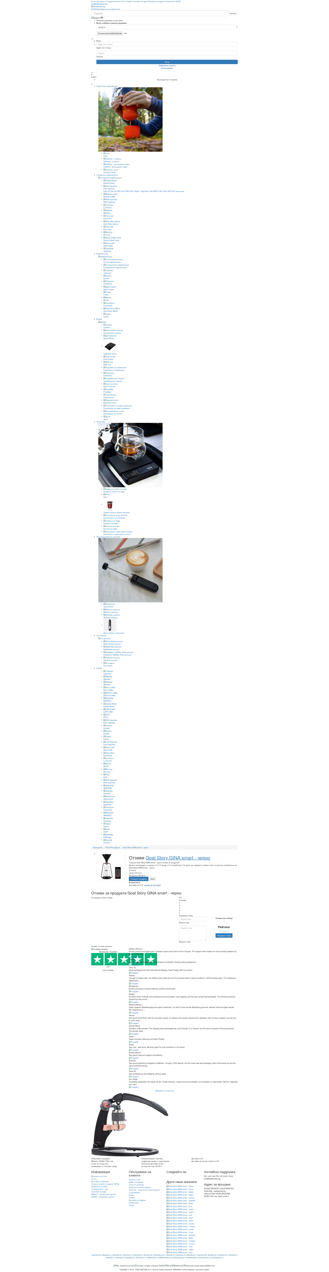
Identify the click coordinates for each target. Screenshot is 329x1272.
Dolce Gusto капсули (112, 644)
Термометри (108, 397)
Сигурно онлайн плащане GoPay (105, 1184)
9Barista (106, 213)
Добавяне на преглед (165, 1090)
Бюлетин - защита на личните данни (144, 1189)
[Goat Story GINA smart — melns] (180, 1226)
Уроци (131, 1205)
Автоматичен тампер (112, 332)
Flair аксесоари (177, 191)
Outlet (178, 1)
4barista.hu (117, 1255)
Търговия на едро (139, 1)
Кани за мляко (109, 386)
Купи (153, 879)
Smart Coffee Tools (111, 240)
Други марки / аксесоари (113, 633)
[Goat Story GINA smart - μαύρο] (180, 1243)
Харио (106, 316)
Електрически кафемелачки (115, 267)
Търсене (232, 13)
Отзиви (129, 1)
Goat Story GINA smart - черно (135, 847)
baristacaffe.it (191, 1257)
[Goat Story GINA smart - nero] (179, 1246)
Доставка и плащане (105, 1)
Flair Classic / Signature (139, 191)
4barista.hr (170, 1255)
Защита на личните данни (140, 1187)
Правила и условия (99, 1186)
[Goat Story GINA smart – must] (179, 1232)
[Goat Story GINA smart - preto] (179, 1220)
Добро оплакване (136, 1182)
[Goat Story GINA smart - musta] (180, 1223)
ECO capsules (109, 722)
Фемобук (107, 821)
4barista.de (148, 1255)
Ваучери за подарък (156, 1)
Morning (106, 234)
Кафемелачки (102, 253)
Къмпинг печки (109, 172)
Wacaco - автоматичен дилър (103, 1194)
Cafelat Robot (109, 183)
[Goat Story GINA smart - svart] (179, 1217)
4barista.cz (106, 1255)
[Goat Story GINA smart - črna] (179, 1252)
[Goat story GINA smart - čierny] (180, 1186)
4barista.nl (180, 1255)
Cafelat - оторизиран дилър (102, 1196)
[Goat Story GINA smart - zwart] (179, 1209)
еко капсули (101, 635)
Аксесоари (100, 421)
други (105, 419)
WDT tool (107, 364)
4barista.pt (222, 1255)
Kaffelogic (107, 837)
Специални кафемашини (107, 175)
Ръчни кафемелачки (112, 262)
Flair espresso (109, 188)
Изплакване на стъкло (112, 413)
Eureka (106, 278)
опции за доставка (152, 885)
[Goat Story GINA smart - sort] (179, 1214)
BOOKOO (107, 701)
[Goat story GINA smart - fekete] (180, 1191)
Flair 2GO (167, 191)
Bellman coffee (109, 196)
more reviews (108, 970)
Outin (105, 156)
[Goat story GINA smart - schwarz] (180, 1200)
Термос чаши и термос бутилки (116, 512)
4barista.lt (120, 1257)
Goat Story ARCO (110, 311)
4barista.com (159, 1255)
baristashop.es (205, 1257)
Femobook (107, 305)
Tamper (106, 327)
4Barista (106, 679)
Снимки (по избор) (224, 918)
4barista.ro (127, 1255)
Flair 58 (106, 191)
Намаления (170, 1)
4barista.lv (110, 1257)
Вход (167, 62)
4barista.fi (232, 1255)
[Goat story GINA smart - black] (179, 1203)
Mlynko (106, 300)
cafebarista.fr (151, 1257)
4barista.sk (96, 1255)
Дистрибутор (108, 338)
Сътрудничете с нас (99, 1189)
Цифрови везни (110, 353)
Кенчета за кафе (110, 528)
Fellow (106, 294)
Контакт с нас (134, 1179)
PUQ (105, 777)
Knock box (107, 375)
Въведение (98, 847)
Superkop (107, 251)
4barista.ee (129, 1257)
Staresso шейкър (110, 617)
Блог (123, 1)
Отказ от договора (136, 1184)
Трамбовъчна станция (112, 381)
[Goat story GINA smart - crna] (179, 1206)
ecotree (106, 728)
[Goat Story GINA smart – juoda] (180, 1229)
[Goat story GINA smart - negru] (179, 1194)
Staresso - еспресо (111, 161)
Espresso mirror (109, 402)
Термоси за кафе (110, 523)
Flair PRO (125, 191)
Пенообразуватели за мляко (108, 536)
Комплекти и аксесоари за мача (116, 534)
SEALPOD (107, 788)
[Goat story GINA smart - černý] (179, 1188)
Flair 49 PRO (115, 191)
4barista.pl (137, 1255)
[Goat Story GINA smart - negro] (180, 1249)
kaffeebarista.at (165, 1257)
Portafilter (107, 392)
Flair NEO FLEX (155, 191)
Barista (99, 319)
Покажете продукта (139, 879)
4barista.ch (140, 1257)
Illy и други (107, 665)
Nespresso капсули (111, 649)
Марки (99, 668)
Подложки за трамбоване (114, 370)
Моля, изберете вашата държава (111, 23)
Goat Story (107, 755)
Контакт (118, 1)
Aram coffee (108, 690)
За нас (93, 1)
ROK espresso (109, 202)
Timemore (107, 283)
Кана (105, 497)
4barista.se (212, 1255)
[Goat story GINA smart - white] (179, 1237)
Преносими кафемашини (107, 86)
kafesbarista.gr (179, 1257)
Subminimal (108, 606)
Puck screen (108, 359)
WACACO (107, 815)
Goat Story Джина (110, 224)
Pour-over (107, 229)
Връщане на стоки (99, 1176)
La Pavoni (107, 207)
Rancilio (106, 842)
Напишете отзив (224, 935)
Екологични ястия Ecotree (114, 517)
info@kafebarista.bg (99, 4)
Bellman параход (110, 612)
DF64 (105, 717)
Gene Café (107, 750)
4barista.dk (201, 1255)
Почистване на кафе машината (116, 408)
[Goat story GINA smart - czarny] (180, 1197)
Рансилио (107, 218)
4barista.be (191, 1255)
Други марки (108, 289)
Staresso (107, 793)
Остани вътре (110, 33)
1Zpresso (107, 273)
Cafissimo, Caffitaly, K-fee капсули (117, 654)
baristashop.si (217, 1257)
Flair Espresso (109, 744)
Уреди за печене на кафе (114, 491)
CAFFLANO (108, 711)
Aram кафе (108, 245)
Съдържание (134, 1192)
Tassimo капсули (110, 660)
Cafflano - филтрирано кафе (115, 166)
